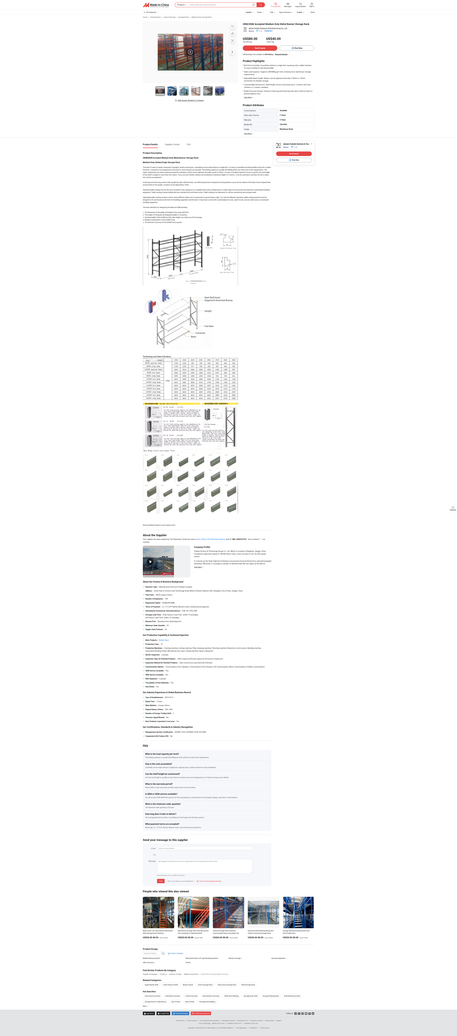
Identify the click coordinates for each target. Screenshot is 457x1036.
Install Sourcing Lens (202, 1013)
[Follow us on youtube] (306, 1013)
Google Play (163, 1013)
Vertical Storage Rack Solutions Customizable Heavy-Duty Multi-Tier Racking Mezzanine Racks (226, 933)
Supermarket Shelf (151, 985)
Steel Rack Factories (172, 996)
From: (154, 848)
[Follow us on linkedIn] (313, 1013)
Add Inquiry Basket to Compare (191, 100)
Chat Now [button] (298, 48)
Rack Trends (189, 1002)
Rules (313, 12)
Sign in (311, 6)
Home (145, 17)
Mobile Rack (164, 640)
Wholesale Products (228, 1020)
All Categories (151, 12)
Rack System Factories (211, 996)
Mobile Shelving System (151, 958)
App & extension (285, 12)
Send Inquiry (260, 48)
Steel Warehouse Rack (292, 996)
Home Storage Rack (205, 985)
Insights (278, 1020)
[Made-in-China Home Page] (156, 4)
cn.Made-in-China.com (251, 1023)
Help (271, 12)
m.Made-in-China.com (234, 1023)
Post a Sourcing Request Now (209, 881)
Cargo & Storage (170, 17)
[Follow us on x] (299, 1013)
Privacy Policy (264, 1028)
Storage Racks (183, 17)
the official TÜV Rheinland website (211, 539)
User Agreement (241, 1028)
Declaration (253, 1028)
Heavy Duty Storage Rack (227, 985)
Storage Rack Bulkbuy (207, 1002)
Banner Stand (188, 985)
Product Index (269, 1020)
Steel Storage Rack (248, 985)
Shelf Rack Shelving (231, 996)
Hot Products (180, 1020)
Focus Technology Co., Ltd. (212, 1028)
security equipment (278, 958)
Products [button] (181, 4)
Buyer (259, 12)
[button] (253, 5)
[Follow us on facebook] (295, 1013)
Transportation (155, 17)
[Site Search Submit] (261, 4)
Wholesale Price (242, 1020)
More (145, 1006)
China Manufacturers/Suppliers (209, 1020)
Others (188, 962)
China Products (192, 1020)
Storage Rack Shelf (251, 996)
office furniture (148, 962)
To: (155, 855)
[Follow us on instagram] (302, 1013)
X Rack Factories (191, 996)
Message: (152, 861)
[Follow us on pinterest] (309, 1013)
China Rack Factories (152, 996)
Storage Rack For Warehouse (155, 1002)
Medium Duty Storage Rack (202, 17)
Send (161, 881)
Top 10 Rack (175, 1002)
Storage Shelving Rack (271, 996)
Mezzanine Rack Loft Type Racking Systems (202, 958)
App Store (149, 1013)
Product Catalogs (176, 953)
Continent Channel (256, 1020)
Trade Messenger (180, 1013)
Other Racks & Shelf (170, 985)
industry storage (234, 958)
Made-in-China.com (218, 1023)
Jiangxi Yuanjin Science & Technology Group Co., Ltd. (267, 28)
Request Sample (281, 54)
